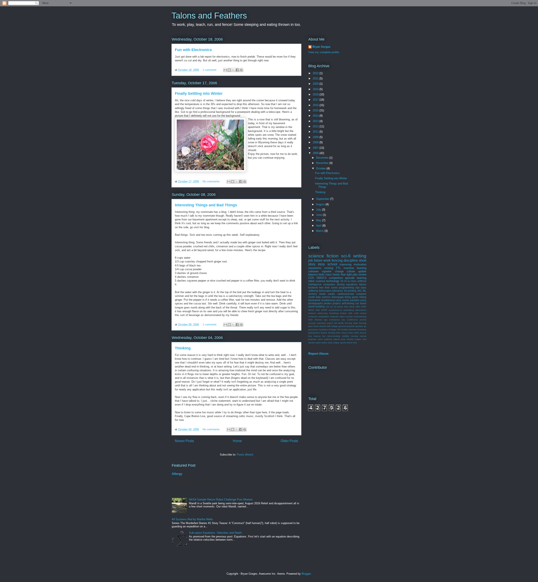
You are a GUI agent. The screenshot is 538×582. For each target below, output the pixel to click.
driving (341, 284)
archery (312, 293)
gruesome (313, 329)
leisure (324, 333)
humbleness (328, 300)
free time (324, 287)
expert (330, 323)
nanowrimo (314, 268)
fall (335, 323)
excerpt (311, 323)
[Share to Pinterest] (241, 70)
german (359, 326)
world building (316, 306)
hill (338, 329)
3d (331, 306)
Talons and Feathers (209, 15)
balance (313, 274)
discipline (351, 260)
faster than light (342, 274)
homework (314, 300)
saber (318, 342)
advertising (348, 310)
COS (311, 277)
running (328, 268)
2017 (316, 99)
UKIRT (324, 310)
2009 (316, 137)
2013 (316, 121)
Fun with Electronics (193, 50)
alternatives (360, 310)
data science (323, 297)
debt (310, 320)
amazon (312, 313)
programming (346, 287)
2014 (316, 115)
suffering (313, 290)
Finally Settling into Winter (199, 93)
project (336, 303)
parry (363, 300)
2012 (316, 126)
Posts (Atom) (245, 454)
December (322, 157)
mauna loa (319, 336)
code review (360, 313)
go (365, 326)
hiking (362, 297)
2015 (316, 110)
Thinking (183, 348)
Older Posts (289, 441)
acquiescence (335, 310)
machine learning (355, 268)
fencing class (351, 323)
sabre (324, 342)
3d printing (350, 290)
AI (345, 281)
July (319, 209)
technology (332, 281)
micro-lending (333, 336)
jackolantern (314, 333)
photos (328, 303)
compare (361, 293)
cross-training (359, 316)
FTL (338, 268)
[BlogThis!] (229, 70)
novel (334, 287)
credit (311, 297)
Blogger (306, 573)
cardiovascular (345, 293)
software (313, 271)
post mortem (347, 339)
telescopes (325, 290)
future (318, 260)
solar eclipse (334, 342)
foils (329, 326)
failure (362, 284)
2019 (316, 89)
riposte (311, 342)
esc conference (350, 320)
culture (351, 271)
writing (359, 255)
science (320, 281)
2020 (316, 83)
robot (311, 281)
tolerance (337, 290)
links (338, 333)
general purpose (347, 326)
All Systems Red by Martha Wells (192, 519)
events (363, 320)
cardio (331, 293)
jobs (355, 274)
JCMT (363, 306)
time (355, 342)
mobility (345, 336)
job (310, 260)
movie (345, 300)
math (356, 333)
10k (327, 306)
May (319, 220)
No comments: (212, 181)
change (339, 271)
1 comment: (210, 69)
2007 (316, 147)
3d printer (338, 306)
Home (237, 441)
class (328, 274)
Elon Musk (349, 306)
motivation (360, 264)
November (322, 163)
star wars (360, 287)
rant (364, 339)
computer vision (337, 316)
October (321, 168)
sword (349, 342)
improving (345, 264)
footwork (313, 287)
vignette (326, 271)
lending (331, 333)
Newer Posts (184, 441)
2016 (316, 105)
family (341, 323)
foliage (334, 326)
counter (349, 316)
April (319, 225)
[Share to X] (233, 70)
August (321, 204)
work (327, 260)
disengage (338, 297)
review (362, 274)
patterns (328, 339)
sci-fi (346, 255)
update (362, 271)
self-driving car (350, 303)
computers (329, 284)
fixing (348, 297)
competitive (336, 277)
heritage (332, 329)
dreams (318, 320)
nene (320, 339)
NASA (311, 310)
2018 (316, 94)
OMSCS (321, 277)
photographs (315, 303)
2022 (316, 73)
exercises (321, 323)
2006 (316, 153)
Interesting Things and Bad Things (206, 205)
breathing (334, 313)
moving (354, 336)
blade (322, 293)
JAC (359, 290)
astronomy (323, 313)
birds (321, 274)
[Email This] (225, 70)
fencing (337, 260)
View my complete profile (323, 52)
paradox (354, 300)
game (355, 297)
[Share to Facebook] (237, 70)
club (350, 313)
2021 (316, 78)
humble (344, 329)
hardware (323, 329)
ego (325, 320)
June (319, 214)
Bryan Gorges (321, 46)
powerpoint (243, 111)
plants (337, 339)
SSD (317, 310)
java (338, 300)
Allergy (177, 473)
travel (363, 303)
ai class (352, 281)
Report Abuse (318, 353)
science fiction (323, 255)
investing (362, 329)
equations (351, 284)
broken (343, 313)
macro (344, 333)
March (320, 230)
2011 (316, 131)
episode (350, 277)
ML (364, 290)
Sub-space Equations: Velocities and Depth (215, 532)
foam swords (320, 326)
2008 (316, 142)
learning (361, 277)
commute (312, 316)
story (321, 264)
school (332, 264)
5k (342, 281)
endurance (334, 320)
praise (358, 339)
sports (343, 342)
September (323, 198)
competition (323, 316)
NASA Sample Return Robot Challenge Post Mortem (221, 499)
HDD (358, 306)
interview (352, 329)
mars (350, 333)
